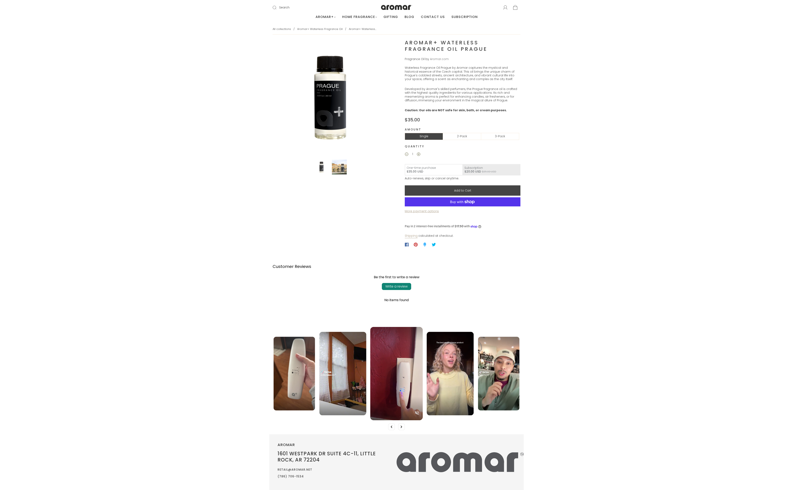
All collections (282, 29)
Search (284, 7)
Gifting (390, 17)
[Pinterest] (415, 244)
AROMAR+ (325, 17)
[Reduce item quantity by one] (406, 154)
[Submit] (277, 7)
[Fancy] (424, 244)
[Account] (505, 8)
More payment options (422, 211)
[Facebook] (406, 244)
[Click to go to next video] (401, 427)
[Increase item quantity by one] (418, 154)
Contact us (433, 17)
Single (424, 136)
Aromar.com (439, 59)
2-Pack (462, 136)
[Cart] (515, 8)
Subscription (464, 17)
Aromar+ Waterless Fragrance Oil (320, 29)
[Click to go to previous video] (391, 427)
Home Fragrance (358, 17)
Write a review (396, 286)
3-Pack (500, 136)
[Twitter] (433, 244)
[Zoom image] (330, 97)
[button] (284, 97)
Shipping (411, 236)
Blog (409, 17)
